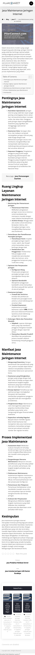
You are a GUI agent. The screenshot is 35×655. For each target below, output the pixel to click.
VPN (25, 309)
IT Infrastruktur (8, 623)
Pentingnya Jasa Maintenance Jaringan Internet (15, 81)
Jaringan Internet (7, 628)
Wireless (27, 635)
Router (28, 633)
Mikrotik (18, 635)
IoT (8, 620)
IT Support (7, 626)
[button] (10, 654)
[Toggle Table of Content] (29, 76)
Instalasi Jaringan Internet (17, 618)
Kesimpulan (7, 92)
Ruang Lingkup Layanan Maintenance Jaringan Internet (15, 85)
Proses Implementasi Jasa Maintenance (16, 90)
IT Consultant (7, 621)
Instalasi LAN (17, 622)
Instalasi (18, 614)
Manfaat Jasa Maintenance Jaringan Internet (17, 88)
